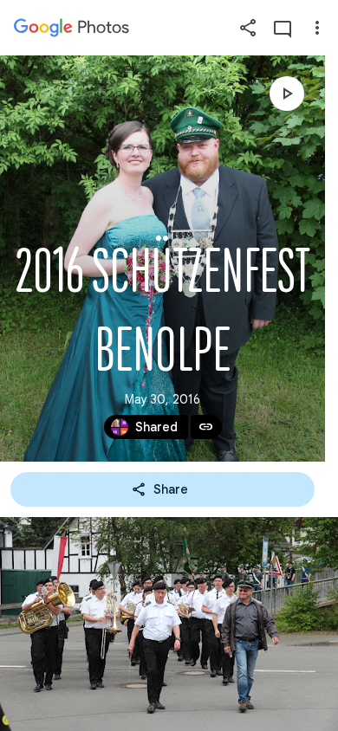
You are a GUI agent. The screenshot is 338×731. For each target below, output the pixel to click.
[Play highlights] (287, 93)
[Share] (248, 27)
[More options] (317, 27)
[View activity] (282, 27)
